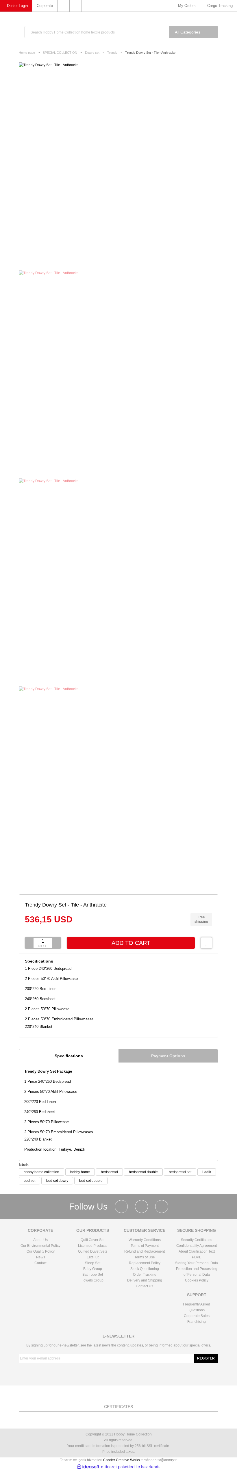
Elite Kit (93, 1257)
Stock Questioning (144, 1269)
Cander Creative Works (122, 1460)
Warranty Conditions (145, 1240)
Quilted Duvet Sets (92, 1251)
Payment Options (168, 1056)
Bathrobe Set (92, 1275)
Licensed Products (92, 1246)
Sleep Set (92, 1263)
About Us (40, 1240)
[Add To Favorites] (206, 943)
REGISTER (206, 1358)
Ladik (206, 1172)
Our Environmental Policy (40, 1246)
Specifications (69, 1056)
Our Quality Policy (41, 1251)
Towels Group (92, 1280)
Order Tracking (144, 1275)
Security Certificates (196, 1240)
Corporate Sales (197, 1316)
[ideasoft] (88, 1467)
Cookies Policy (196, 1280)
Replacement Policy (144, 1263)
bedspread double (143, 1172)
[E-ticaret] (118, 1467)
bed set (29, 1181)
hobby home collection (41, 1172)
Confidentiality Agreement (196, 1246)
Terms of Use (144, 1257)
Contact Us (144, 1286)
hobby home (80, 1172)
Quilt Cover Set (92, 1240)
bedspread (109, 1172)
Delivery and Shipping (144, 1280)
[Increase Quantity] (56, 942)
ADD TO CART (131, 943)
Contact (40, 1263)
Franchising (196, 1322)
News (40, 1257)
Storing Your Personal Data (196, 1263)
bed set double (91, 1181)
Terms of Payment (145, 1246)
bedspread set (180, 1172)
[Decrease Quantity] (29, 942)
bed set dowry (57, 1181)
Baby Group (92, 1269)
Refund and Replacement (144, 1251)
